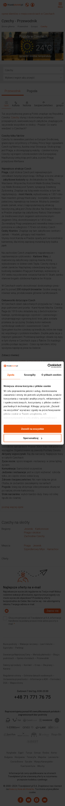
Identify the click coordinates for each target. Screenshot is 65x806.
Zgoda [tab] (10, 374)
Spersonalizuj (30, 438)
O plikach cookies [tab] (51, 374)
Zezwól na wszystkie (32, 428)
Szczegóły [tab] (29, 374)
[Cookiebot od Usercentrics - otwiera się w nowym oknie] (47, 366)
